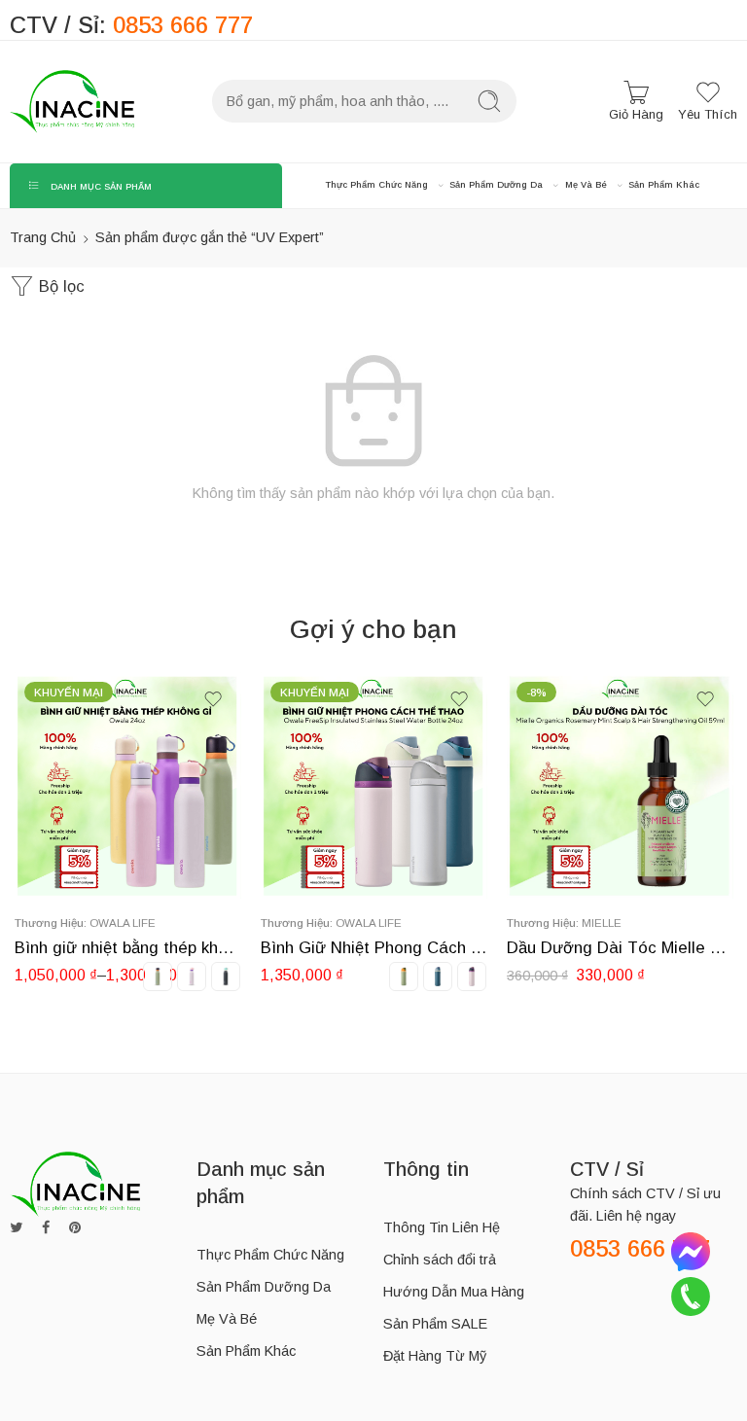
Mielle (355, 922)
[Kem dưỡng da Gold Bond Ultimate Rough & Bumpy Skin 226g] (620, 785)
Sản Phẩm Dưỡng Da (496, 185)
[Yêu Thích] (213, 699)
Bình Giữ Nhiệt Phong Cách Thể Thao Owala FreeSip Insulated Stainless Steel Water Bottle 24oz (128, 948)
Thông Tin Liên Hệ (441, 1227)
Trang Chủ (43, 237)
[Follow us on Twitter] (16, 1228)
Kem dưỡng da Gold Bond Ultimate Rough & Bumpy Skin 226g (620, 948)
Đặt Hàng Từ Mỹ (434, 1356)
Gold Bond (616, 922)
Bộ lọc (59, 286)
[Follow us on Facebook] (46, 1228)
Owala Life (122, 922)
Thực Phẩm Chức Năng (377, 185)
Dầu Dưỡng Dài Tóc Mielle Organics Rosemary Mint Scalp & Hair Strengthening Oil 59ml (374, 948)
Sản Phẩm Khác (663, 185)
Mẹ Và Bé (586, 185)
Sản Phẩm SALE (435, 1324)
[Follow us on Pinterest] (75, 1228)
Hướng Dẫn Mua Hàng (453, 1291)
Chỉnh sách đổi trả (439, 1259)
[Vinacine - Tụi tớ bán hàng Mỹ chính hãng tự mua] (72, 101)
